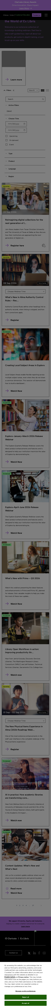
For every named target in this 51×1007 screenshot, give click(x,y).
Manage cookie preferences (25, 991)
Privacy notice (23, 977)
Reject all (25, 997)
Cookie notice (10, 977)
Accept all (25, 1003)
